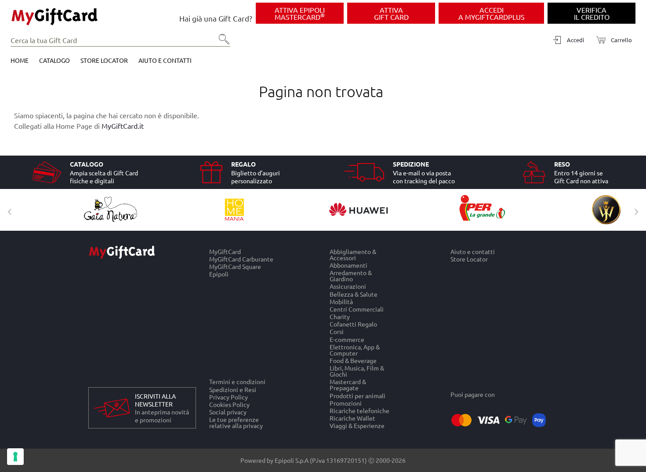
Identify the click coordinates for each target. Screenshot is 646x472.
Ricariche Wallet (352, 418)
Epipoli (219, 274)
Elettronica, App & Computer (355, 349)
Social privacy (228, 412)
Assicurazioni (348, 286)
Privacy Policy (228, 396)
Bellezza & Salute (353, 294)
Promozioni (346, 403)
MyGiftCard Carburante (241, 258)
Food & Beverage (353, 360)
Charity (340, 316)
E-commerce (347, 339)
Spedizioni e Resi (232, 389)
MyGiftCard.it (123, 125)
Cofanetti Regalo (353, 324)
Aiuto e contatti (165, 60)
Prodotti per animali (357, 395)
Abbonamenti (348, 265)
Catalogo (54, 60)
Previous (7, 209)
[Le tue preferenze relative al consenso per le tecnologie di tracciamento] (15, 456)
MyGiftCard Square (235, 266)
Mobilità (341, 301)
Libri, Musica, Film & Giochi (357, 371)
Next (634, 209)
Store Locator (104, 60)
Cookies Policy (229, 404)
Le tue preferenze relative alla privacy (236, 423)
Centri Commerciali (357, 308)
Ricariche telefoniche (359, 410)
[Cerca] (221, 42)
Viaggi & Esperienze (357, 426)
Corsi (337, 331)
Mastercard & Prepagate (348, 385)
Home (20, 60)
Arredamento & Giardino (351, 276)
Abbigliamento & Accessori (353, 254)
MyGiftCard (225, 251)
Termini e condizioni (237, 381)
